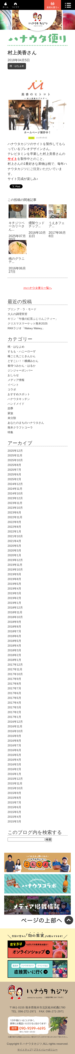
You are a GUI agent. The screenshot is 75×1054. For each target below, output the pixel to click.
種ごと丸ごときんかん (22, 356)
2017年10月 (15, 674)
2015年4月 (14, 816)
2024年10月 (15, 493)
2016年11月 (15, 726)
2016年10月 (15, 731)
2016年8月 (14, 740)
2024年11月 (15, 488)
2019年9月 (14, 574)
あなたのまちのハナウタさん (26, 422)
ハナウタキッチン (19, 399)
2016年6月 (14, 750)
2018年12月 (15, 607)
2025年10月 (15, 460)
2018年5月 (14, 640)
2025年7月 (14, 469)
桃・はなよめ (17, 66)
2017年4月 (14, 702)
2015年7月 (14, 802)
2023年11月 (15, 503)
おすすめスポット (19, 394)
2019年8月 (14, 579)
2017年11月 (15, 669)
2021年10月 (15, 536)
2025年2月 (14, 479)
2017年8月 (14, 683)
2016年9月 (14, 735)
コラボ (12, 389)
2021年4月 (14, 541)
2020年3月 (14, 550)
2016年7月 (14, 745)
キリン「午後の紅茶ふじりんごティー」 (33, 318)
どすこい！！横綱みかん (23, 360)
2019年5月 (14, 583)
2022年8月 (14, 526)
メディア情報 (16, 380)
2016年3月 (14, 764)
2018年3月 (14, 650)
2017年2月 (14, 712)
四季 (10, 408)
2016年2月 (14, 769)
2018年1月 (14, 659)
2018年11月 (15, 612)
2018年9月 (14, 621)
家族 (10, 413)
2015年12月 (15, 778)
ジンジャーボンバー (20, 370)
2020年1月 (14, 555)
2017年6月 (14, 693)
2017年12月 (15, 664)
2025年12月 (15, 450)
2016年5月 (14, 754)
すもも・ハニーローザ (22, 351)
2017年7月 (14, 688)
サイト (12, 158)
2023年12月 (15, 498)
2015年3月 (14, 821)
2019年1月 (14, 602)
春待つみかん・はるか (22, 365)
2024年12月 (15, 484)
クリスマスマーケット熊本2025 (28, 323)
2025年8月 (14, 464)
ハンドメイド (16, 403)
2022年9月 (14, 522)
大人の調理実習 (17, 314)
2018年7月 (14, 631)
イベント (13, 384)
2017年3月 (14, 707)
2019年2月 (14, 598)
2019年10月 (15, 569)
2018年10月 (15, 617)
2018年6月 (14, 636)
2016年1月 (14, 773)
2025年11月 (15, 455)
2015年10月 (15, 788)
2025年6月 (14, 474)
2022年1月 (14, 531)
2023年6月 (14, 512)
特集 (10, 432)
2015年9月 (14, 793)
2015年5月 (14, 812)
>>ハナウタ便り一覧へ (37, 287)
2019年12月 (15, 560)
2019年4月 (14, 588)
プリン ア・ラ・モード (22, 309)
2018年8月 (14, 626)
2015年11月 (15, 783)
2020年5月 (14, 545)
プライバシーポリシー (46, 1049)
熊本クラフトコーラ (20, 427)
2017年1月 (14, 716)
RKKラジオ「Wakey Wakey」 (26, 328)
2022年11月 (15, 517)
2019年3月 (14, 593)
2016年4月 (14, 759)
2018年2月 (14, 655)
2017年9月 (14, 678)
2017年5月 (14, 697)
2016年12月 (15, 721)
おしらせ (13, 375)
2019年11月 (15, 564)
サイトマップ (24, 1049)
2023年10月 (15, 507)
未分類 (12, 418)
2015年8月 (14, 797)
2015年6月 (14, 807)
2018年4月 (14, 645)
